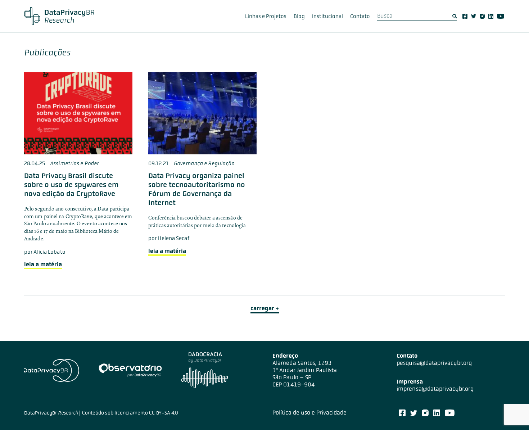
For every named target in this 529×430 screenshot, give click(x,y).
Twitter (473, 16)
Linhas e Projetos (265, 16)
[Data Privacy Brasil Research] (59, 16)
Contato (360, 16)
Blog (299, 16)
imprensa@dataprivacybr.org (435, 388)
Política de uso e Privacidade (309, 412)
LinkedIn (491, 16)
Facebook (465, 16)
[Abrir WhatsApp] (511, 412)
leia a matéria (43, 264)
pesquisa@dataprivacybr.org (434, 362)
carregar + (264, 308)
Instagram (482, 16)
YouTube (500, 16)
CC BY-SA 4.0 (163, 413)
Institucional (327, 16)
